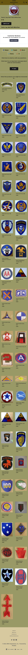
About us (14, 632)
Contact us (14, 634)
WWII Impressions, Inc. (14, 2)
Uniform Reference (14, 635)
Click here (5, 58)
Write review (14, 40)
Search (14, 630)
